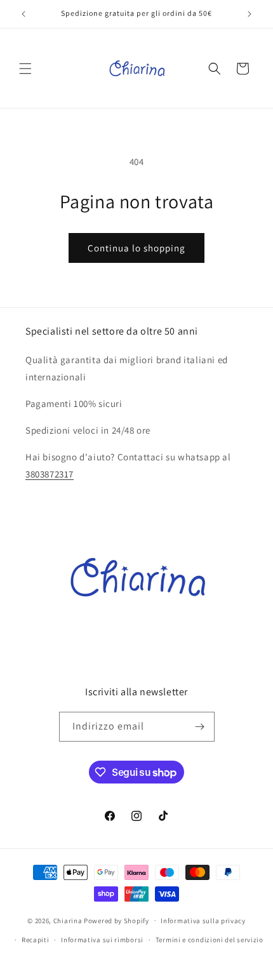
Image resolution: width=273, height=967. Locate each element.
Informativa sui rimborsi (102, 939)
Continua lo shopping (136, 248)
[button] (25, 69)
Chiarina (68, 920)
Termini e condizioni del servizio (209, 939)
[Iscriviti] (200, 727)
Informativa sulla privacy (203, 920)
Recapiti (36, 939)
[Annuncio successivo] (249, 14)
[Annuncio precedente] (23, 14)
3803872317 (49, 474)
